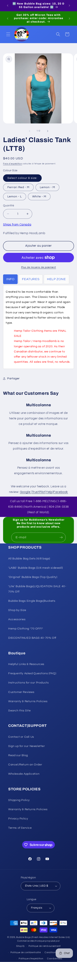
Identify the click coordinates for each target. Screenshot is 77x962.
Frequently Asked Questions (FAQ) (32, 673)
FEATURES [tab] (30, 279)
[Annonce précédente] (7, 5)
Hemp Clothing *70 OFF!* (25, 628)
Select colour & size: (22, 178)
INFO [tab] (10, 279)
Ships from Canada (17, 224)
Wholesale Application (24, 773)
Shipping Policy (19, 800)
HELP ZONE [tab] (56, 279)
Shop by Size (17, 610)
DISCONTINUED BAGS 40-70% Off (32, 637)
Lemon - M (47, 187)
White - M (39, 196)
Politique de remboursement (45, 946)
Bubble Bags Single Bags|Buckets (31, 601)
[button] (8, 34)
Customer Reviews (21, 692)
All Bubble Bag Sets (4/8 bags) (29, 558)
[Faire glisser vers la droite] (47, 131)
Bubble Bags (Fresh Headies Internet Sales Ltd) (43, 937)
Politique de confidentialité (25, 952)
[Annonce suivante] (69, 5)
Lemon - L (14, 196)
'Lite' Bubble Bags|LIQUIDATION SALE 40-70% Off (37, 589)
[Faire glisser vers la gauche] (29, 131)
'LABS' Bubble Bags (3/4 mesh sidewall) (35, 567)
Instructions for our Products (28, 682)
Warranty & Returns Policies (27, 701)
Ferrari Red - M (18, 187)
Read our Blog (18, 755)
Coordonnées (54, 958)
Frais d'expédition (12, 164)
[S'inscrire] (61, 537)
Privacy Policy (18, 818)
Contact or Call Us (21, 736)
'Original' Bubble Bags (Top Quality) (32, 577)
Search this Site (19, 710)
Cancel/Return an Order (25, 764)
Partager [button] (13, 378)
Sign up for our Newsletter (26, 746)
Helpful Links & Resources (26, 664)
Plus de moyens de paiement (38, 267)
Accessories (17, 619)
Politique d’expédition (31, 958)
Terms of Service (20, 827)
